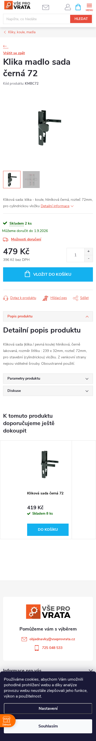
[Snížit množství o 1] (88, 258)
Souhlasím (48, 726)
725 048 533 (52, 647)
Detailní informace (55, 206)
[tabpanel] (48, 490)
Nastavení (48, 708)
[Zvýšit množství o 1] (88, 251)
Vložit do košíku (52, 274)
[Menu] (89, 7)
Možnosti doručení (26, 239)
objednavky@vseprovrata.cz (52, 639)
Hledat (81, 19)
